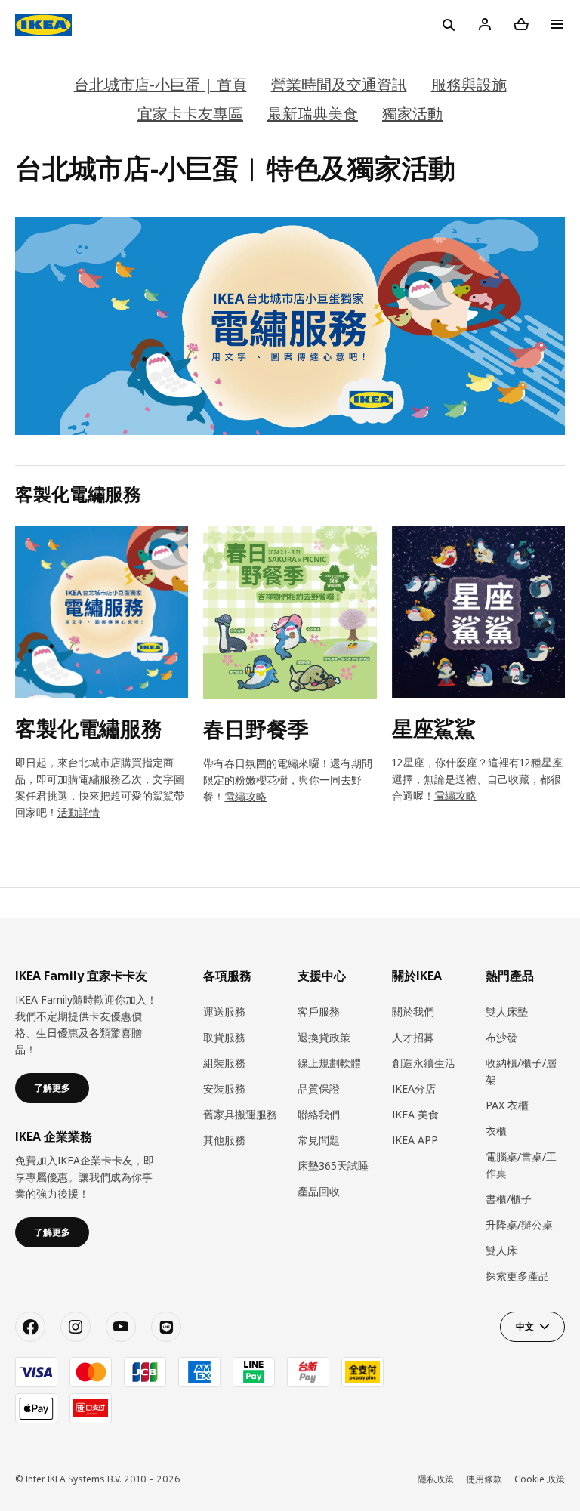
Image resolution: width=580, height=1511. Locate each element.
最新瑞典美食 (312, 113)
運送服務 (224, 1011)
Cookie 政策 (539, 1478)
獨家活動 (412, 113)
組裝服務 (224, 1063)
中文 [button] (525, 1326)
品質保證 (319, 1088)
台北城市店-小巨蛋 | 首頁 (160, 84)
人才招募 (413, 1037)
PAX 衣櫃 (507, 1105)
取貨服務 (224, 1037)
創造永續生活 (423, 1063)
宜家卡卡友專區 (190, 113)
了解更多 (52, 1087)
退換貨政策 (324, 1037)
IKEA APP (415, 1140)
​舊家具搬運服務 (240, 1114)
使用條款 (484, 1478)
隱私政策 (436, 1478)
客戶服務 (319, 1011)
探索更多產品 (517, 1276)
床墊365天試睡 (333, 1165)
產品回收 (319, 1191)
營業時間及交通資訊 (339, 84)
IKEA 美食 (415, 1114)
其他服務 (224, 1140)
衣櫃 (496, 1131)
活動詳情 (78, 812)
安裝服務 (224, 1088)
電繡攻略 (245, 796)
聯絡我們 (319, 1114)
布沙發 (501, 1037)
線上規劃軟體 (329, 1063)
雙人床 (501, 1250)
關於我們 (413, 1011)
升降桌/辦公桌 (519, 1224)
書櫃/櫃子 (509, 1199)
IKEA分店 (414, 1088)
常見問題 (319, 1140)
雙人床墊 (507, 1011)
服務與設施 (469, 84)
